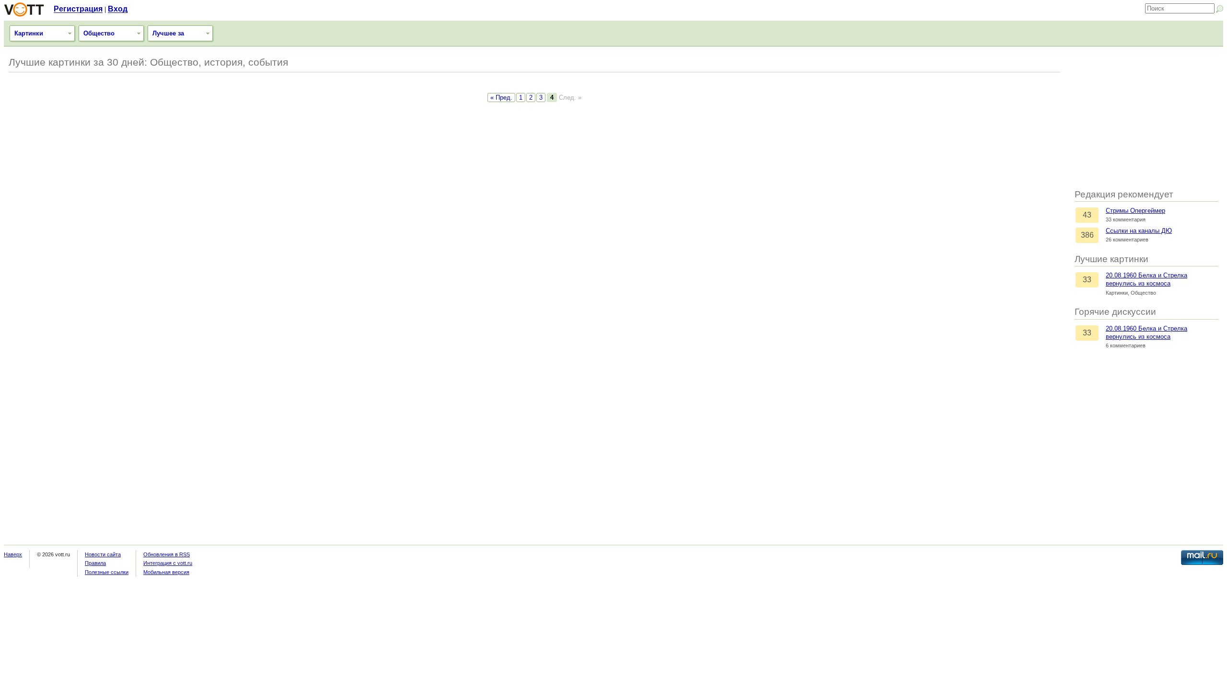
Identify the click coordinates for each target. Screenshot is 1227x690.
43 (1087, 215)
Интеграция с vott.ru (167, 563)
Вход (117, 9)
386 (1087, 235)
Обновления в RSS (166, 554)
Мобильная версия (166, 572)
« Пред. (501, 97)
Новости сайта (103, 554)
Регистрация (78, 9)
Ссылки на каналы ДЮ (1139, 230)
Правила (95, 563)
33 (1087, 280)
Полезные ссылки (106, 572)
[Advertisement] (1146, 118)
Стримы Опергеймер (1135, 210)
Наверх (13, 554)
